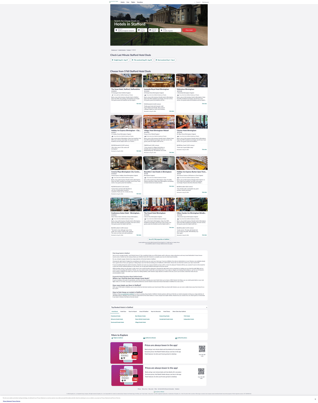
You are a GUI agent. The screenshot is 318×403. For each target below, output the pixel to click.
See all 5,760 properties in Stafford (159, 239)
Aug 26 (143, 30)
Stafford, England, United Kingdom (127, 30)
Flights (133, 2)
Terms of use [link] (144, 388)
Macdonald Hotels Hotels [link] (117, 322)
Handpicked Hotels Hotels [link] (166, 319)
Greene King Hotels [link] (164, 316)
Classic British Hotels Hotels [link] (142, 319)
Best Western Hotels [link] (140, 316)
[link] (127, 338)
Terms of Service (16, 401)
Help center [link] (150, 388)
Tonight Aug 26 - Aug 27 (121, 60)
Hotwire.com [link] (114, 50)
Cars (128, 2)
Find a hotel (189, 30)
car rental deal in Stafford (127, 294)
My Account (205, 2)
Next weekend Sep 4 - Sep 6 (166, 60)
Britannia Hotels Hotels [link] (117, 319)
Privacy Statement (7, 401)
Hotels (123, 2)
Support (198, 2)
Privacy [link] (139, 388)
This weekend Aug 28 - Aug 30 (143, 60)
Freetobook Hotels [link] (115, 316)
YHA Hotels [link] (187, 316)
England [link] (129, 50)
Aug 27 (154, 30)
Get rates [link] (139, 103)
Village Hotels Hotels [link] (140, 322)
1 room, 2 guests (168, 30)
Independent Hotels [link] (189, 319)
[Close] (315, 399)
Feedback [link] (177, 388)
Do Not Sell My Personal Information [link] (166, 388)
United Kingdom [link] (122, 50)
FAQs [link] (155, 388)
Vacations (140, 2)
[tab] (114, 311)
